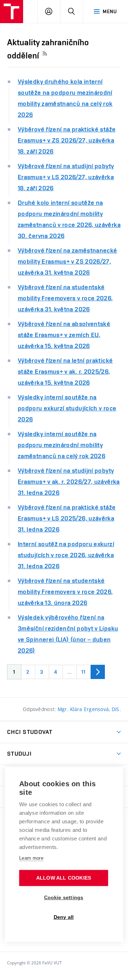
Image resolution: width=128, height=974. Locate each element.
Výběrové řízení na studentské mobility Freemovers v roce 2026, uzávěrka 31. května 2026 (65, 298)
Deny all (64, 917)
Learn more (31, 858)
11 (83, 672)
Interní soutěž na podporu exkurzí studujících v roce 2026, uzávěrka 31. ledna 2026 (66, 555)
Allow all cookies (63, 878)
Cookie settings (64, 897)
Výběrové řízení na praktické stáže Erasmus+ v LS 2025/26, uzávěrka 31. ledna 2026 (67, 518)
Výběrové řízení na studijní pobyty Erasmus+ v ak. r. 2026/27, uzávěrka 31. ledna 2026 (69, 481)
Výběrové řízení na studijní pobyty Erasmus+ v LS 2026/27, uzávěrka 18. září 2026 (66, 177)
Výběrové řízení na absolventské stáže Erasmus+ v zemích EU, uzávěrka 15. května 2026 (64, 334)
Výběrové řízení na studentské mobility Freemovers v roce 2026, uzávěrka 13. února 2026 (65, 591)
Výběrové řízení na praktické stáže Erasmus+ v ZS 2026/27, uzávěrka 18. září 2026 (67, 140)
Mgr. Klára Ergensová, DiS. (89, 709)
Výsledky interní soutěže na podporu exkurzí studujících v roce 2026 (67, 408)
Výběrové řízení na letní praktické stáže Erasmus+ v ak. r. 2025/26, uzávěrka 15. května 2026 (65, 371)
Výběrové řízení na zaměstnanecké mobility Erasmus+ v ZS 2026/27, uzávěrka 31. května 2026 (67, 261)
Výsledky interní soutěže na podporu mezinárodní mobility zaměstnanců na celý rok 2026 (61, 445)
